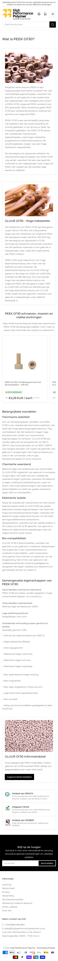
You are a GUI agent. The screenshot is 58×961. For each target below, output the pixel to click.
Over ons (6, 910)
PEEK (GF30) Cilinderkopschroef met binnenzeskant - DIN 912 (23, 383)
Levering (6, 884)
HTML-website (9, 907)
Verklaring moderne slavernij (17, 903)
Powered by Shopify (46, 948)
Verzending (8, 895)
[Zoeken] (53, 24)
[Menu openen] (53, 14)
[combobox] (29, 24)
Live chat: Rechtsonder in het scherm (21, 932)
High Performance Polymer (22, 948)
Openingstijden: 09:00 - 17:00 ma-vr (20, 936)
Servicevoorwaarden (12, 899)
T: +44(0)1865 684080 (13, 924)
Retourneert (8, 888)
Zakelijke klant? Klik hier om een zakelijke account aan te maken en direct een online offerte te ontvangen (29, 3)
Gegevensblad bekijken (19, 777)
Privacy (6, 892)
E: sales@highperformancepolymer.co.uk (23, 928)
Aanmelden (47, 863)
